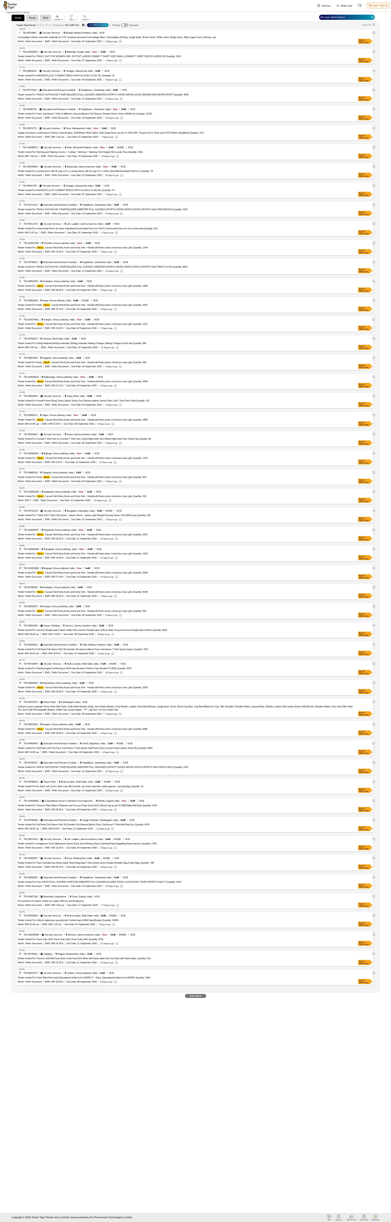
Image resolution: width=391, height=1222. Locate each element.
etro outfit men (72, 25)
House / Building (52, 625)
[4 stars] (46, 25)
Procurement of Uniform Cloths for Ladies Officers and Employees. (51, 901)
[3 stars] (43, 25)
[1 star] (37, 25)
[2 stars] (40, 25)
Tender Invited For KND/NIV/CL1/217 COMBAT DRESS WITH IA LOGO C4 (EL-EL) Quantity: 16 (66, 75)
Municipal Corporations (55, 896)
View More (196, 995)
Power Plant (50, 702)
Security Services (51, 32)
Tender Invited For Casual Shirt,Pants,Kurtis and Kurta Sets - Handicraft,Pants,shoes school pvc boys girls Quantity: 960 (82, 611)
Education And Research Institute (59, 90)
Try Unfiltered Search (98, 25)
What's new (346, 5)
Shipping (48, 954)
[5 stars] (49, 25)
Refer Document (33, 41)
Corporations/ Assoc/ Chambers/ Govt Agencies (69, 801)
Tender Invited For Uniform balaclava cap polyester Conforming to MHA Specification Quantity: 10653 (68, 920)
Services (326, 5)
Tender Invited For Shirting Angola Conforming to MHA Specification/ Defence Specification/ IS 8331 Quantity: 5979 (75, 668)
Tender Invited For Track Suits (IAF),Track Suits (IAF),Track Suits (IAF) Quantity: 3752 (60, 939)
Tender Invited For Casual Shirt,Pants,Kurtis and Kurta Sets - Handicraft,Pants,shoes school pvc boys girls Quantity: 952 (82, 496)
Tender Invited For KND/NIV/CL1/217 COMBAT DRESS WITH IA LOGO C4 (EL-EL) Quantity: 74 (66, 190)
